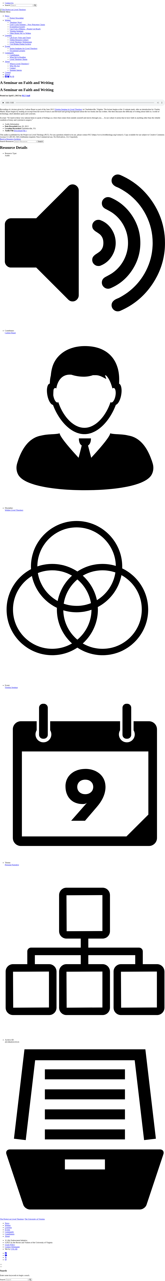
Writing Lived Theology (14, 510)
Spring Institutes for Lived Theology (23, 48)
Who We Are (15, 66)
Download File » (20, 131)
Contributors (14, 55)
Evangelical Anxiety (17, 27)
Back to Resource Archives (10, 139)
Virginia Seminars (16, 31)
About (7, 62)
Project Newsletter (17, 18)
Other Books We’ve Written (20, 33)
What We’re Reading (18, 57)
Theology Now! (16, 22)
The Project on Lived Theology (12, 1219)
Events (7, 46)
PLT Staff (26, 96)
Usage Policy (10, 1245)
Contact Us (9, 3)
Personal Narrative (12, 865)
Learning (8, 35)
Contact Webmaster (12, 1247)
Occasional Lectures (17, 51)
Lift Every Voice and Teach (20, 38)
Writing (8, 20)
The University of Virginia (35, 1219)
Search (7, 5)
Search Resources (7, 141)
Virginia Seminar (11, 687)
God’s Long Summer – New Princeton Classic (27, 25)
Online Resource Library (19, 40)
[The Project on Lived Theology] (13, 10)
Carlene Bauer (10, 333)
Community (9, 53)
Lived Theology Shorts (18, 59)
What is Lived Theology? (19, 64)
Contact (13, 68)
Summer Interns (16, 70)
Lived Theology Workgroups (21, 42)
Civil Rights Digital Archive (20, 44)
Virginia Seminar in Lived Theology (68, 109)
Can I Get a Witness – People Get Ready (25, 29)
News (7, 16)
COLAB (14, 1249)
